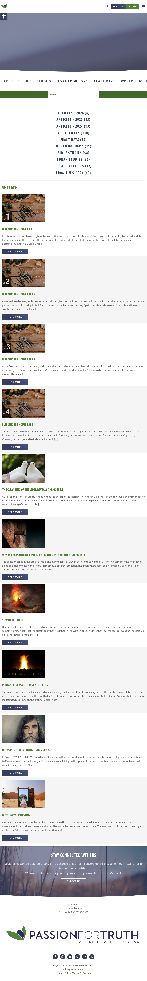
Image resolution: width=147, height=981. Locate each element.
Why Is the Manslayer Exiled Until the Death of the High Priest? (43, 555)
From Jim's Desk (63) (73, 172)
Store (133, 6)
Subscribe (73, 881)
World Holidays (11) (73, 146)
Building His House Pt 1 (17, 229)
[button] (3, 16)
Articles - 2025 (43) (73, 119)
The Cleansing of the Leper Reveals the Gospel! (32, 489)
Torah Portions (73, 81)
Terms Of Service (81, 973)
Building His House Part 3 (18, 359)
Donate (118, 6)
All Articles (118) (74, 133)
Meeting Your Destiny (16, 815)
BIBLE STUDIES (38, 81)
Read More (15, 251)
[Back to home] (4, 6)
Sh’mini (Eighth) (12, 620)
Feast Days (104, 81)
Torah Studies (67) (73, 159)
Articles (12, 81)
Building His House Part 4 (18, 424)
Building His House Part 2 (18, 294)
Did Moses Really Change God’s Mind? (26, 750)
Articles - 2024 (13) (73, 126)
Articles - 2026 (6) (73, 113)
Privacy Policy (63, 973)
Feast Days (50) (73, 139)
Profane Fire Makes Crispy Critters (25, 685)
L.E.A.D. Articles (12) (73, 166)
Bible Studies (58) (74, 152)
